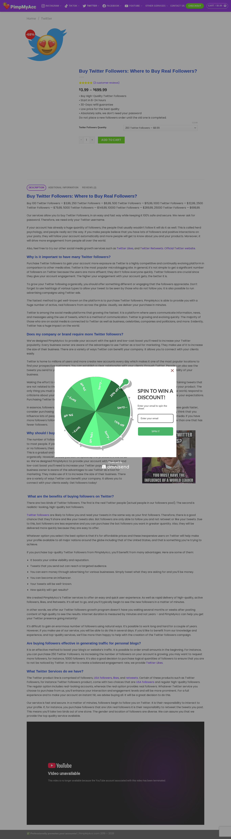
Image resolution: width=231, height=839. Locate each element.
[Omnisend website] (115, 465)
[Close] (172, 370)
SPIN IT (156, 431)
